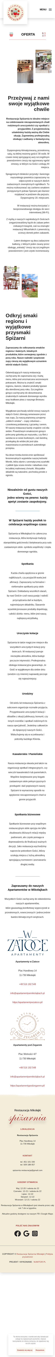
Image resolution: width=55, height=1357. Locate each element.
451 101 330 (29, 1162)
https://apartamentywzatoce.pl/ (27, 1002)
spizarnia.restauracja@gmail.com (27, 1170)
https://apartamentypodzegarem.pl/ (27, 1085)
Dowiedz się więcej (24, 1350)
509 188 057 (29, 1165)
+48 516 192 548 (27, 984)
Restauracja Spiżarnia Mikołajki (30, 1254)
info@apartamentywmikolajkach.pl (27, 993)
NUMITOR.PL (40, 1262)
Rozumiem (40, 1350)
